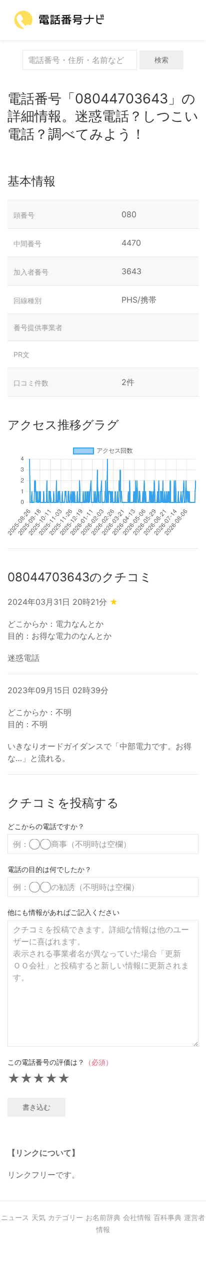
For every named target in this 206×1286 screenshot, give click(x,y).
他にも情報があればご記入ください (64, 912)
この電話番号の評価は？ (60, 1062)
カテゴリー (65, 1217)
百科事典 (168, 1217)
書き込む (36, 1107)
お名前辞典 (103, 1217)
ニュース (15, 1217)
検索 (161, 59)
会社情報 (137, 1217)
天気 (39, 1217)
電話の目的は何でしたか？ (50, 869)
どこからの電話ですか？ (46, 826)
